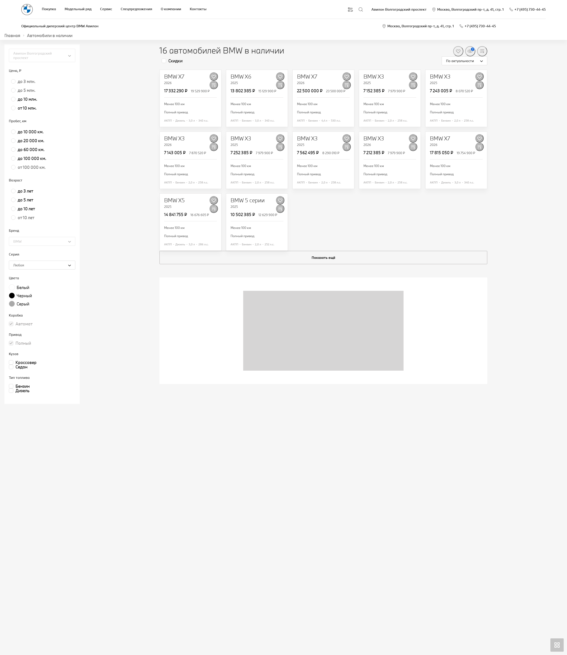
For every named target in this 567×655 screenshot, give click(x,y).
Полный (23, 343)
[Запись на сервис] (350, 9)
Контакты (198, 9)
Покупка (49, 9)
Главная (12, 35)
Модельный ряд (78, 9)
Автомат (24, 324)
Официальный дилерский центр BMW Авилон (60, 26)
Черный (24, 295)
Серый (23, 304)
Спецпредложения (136, 9)
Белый (23, 287)
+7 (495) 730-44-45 (480, 26)
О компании (171, 9)
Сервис (106, 9)
